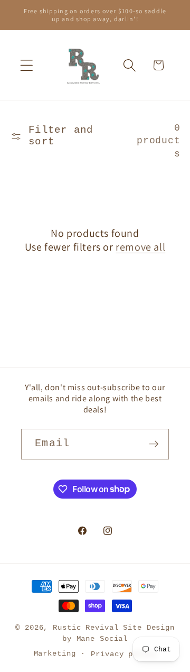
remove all (140, 247)
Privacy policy (123, 654)
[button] (26, 65)
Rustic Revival (85, 628)
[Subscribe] (153, 444)
